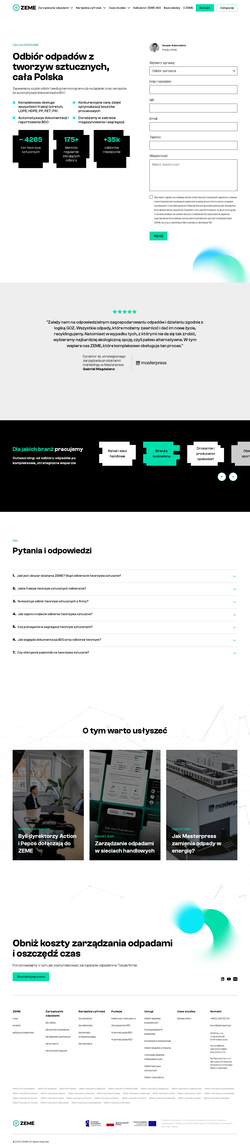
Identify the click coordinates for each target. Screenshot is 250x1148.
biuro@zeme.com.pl (220, 1025)
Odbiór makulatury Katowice (81, 1093)
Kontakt (204, 8)
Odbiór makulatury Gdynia (53, 1093)
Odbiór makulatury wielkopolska (86, 1103)
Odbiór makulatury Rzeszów (162, 1098)
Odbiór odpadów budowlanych (152, 1020)
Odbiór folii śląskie (67, 1088)
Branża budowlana (161, 453)
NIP (152, 100)
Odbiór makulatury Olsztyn (25, 1098)
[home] (24, 8)
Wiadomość (159, 156)
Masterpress (184, 1018)
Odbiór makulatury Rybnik (134, 1098)
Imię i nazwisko (160, 82)
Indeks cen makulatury (123, 1018)
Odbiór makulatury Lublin (190, 1093)
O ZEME (188, 8)
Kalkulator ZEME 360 (147, 8)
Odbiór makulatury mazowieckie (219, 1093)
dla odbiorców (85, 1025)
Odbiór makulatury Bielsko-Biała (123, 1088)
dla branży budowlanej (57, 1029)
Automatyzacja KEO (121, 1039)
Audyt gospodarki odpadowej (153, 1031)
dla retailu (51, 1022)
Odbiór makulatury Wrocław (117, 1103)
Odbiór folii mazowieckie (24, 1088)
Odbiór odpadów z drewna (157, 1048)
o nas (15, 1018)
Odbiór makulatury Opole (52, 1098)
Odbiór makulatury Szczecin (217, 1098)
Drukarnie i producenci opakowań (205, 453)
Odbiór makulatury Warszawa (55, 1103)
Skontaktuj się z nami (31, 976)
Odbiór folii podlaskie (47, 1088)
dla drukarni (52, 1043)
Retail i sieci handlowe (117, 453)
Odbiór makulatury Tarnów (25, 1103)
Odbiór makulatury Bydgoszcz (155, 1088)
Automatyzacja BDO (121, 1032)
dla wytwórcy (85, 1018)
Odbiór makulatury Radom (106, 1098)
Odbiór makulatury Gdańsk (25, 1093)
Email (153, 119)
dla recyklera (85, 1043)
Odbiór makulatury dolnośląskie (219, 1088)
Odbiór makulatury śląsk (189, 1098)
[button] (55, 8)
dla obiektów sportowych (58, 1036)
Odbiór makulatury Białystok (92, 1088)
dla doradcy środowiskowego (87, 1034)
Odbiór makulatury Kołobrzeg (136, 1093)
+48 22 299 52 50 (220, 1018)
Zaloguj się (227, 8)
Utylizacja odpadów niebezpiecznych (154, 1056)
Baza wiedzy (172, 8)
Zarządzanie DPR (120, 1025)
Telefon (155, 137)
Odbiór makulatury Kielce (108, 1093)
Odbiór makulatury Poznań (79, 1098)
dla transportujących (56, 1050)
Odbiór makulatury (154, 1077)
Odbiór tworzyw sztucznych (152, 1068)
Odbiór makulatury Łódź (163, 1093)
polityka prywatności (23, 1032)
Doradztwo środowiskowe (157, 1041)
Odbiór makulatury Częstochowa (186, 1088)
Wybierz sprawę (162, 63)
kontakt (16, 1025)
